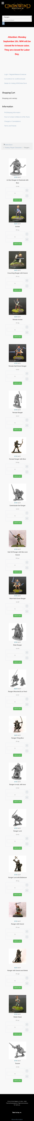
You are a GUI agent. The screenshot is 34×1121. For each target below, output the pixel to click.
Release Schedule (20, 74)
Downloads (21, 79)
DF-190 (17, 741)
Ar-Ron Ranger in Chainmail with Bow (17, 181)
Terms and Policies (10, 126)
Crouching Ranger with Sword (17, 273)
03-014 (17, 509)
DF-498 (17, 974)
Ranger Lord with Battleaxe (17, 877)
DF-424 (17, 1020)
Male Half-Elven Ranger (18, 598)
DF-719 (17, 881)
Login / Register (9, 74)
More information (17, 1119)
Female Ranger (17, 412)
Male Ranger (17, 645)
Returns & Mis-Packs (23, 117)
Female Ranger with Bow (17, 459)
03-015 (17, 1067)
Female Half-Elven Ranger (17, 366)
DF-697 (17, 462)
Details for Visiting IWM (11, 83)
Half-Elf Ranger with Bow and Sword (17, 553)
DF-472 (17, 276)
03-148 (17, 648)
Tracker (17, 1063)
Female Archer (17, 319)
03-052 (17, 788)
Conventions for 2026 (11, 79)
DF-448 (17, 927)
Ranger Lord (17, 831)
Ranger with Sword (17, 924)
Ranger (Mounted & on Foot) (17, 691)
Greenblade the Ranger (17, 505)
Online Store (23, 83)
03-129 (17, 186)
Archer (17, 226)
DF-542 (17, 558)
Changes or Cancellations (12, 121)
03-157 (17, 369)
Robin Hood (18, 1017)
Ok (2, 1116)
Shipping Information (13, 112)
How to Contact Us (10, 117)
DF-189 (17, 323)
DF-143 (17, 230)
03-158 (17, 602)
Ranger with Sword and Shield (17, 970)
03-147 (17, 416)
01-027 (17, 695)
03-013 (17, 834)
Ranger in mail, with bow (17, 784)
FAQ (5, 112)
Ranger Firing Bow (17, 738)
